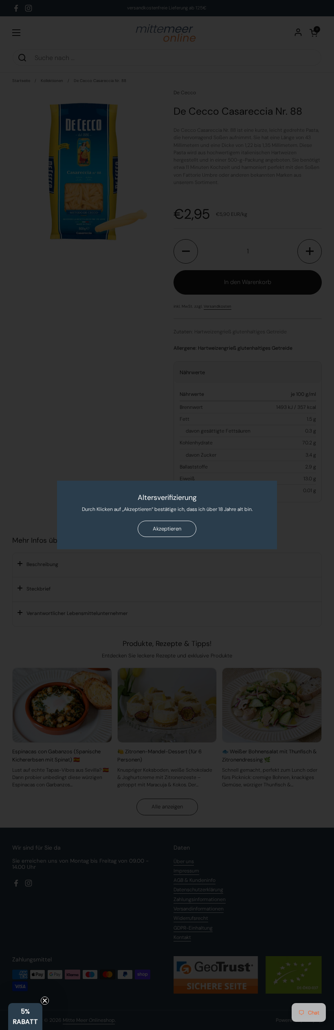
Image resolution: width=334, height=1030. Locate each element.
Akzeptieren (167, 528)
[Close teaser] (45, 1001)
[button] (25, 1016)
